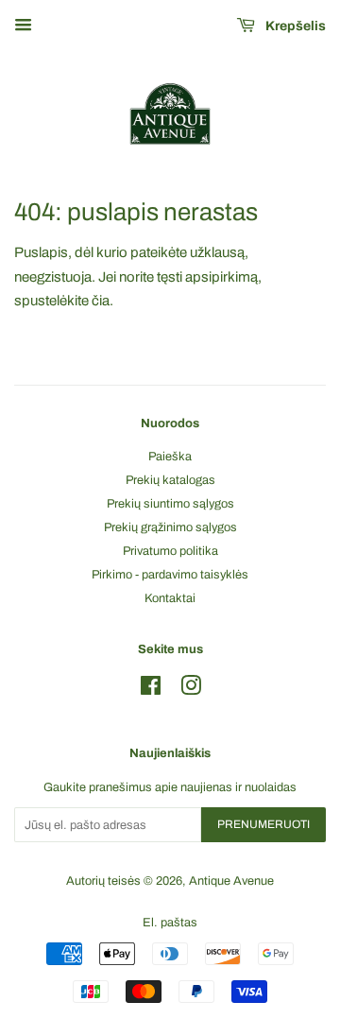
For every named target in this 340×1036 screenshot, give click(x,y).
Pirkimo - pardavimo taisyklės (170, 574)
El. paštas (170, 922)
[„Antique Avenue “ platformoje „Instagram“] (190, 690)
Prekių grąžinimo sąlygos (170, 527)
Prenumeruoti (263, 824)
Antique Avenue (231, 881)
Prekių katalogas (170, 480)
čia (101, 300)
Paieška (170, 456)
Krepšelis (294, 26)
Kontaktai (170, 598)
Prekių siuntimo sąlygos (170, 503)
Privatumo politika (170, 551)
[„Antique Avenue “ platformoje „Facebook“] (151, 690)
